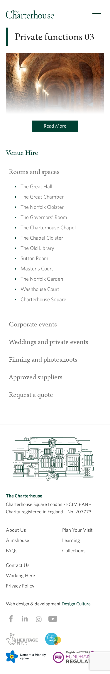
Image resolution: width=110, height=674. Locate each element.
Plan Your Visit (77, 530)
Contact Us (17, 565)
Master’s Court (37, 268)
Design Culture (76, 603)
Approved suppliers (35, 377)
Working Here (20, 575)
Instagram (38, 619)
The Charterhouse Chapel (48, 227)
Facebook (10, 618)
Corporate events (33, 324)
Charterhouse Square (43, 299)
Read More (55, 125)
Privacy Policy (20, 585)
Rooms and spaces (34, 171)
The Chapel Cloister (42, 238)
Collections (73, 550)
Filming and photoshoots (43, 359)
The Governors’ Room (44, 217)
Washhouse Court (40, 289)
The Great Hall (36, 186)
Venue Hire (22, 153)
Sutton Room (34, 258)
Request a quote (31, 394)
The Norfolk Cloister (42, 207)
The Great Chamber (42, 197)
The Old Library (37, 248)
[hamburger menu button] (96, 13)
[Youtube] (52, 618)
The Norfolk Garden (42, 279)
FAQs (11, 550)
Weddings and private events (48, 342)
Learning (71, 540)
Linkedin (24, 618)
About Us (16, 530)
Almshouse (17, 540)
